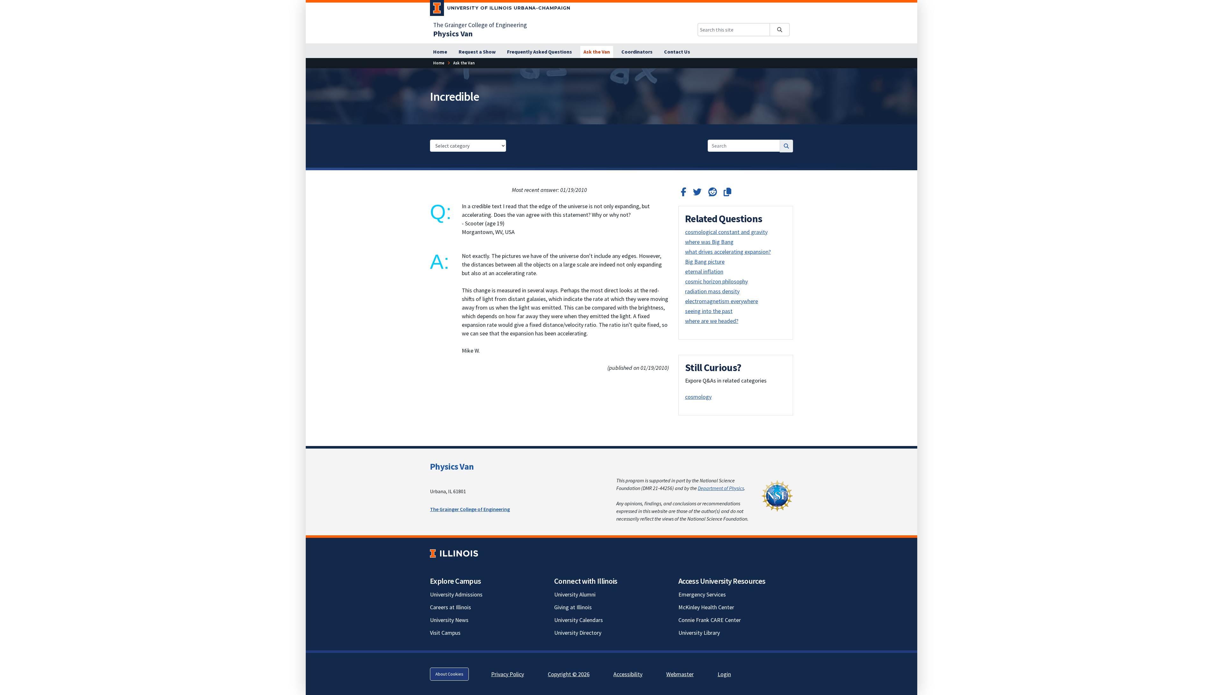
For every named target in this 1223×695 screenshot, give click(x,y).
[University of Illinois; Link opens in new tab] (454, 553)
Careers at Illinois (450, 607)
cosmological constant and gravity (726, 232)
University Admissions (456, 594)
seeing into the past (709, 311)
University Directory (577, 632)
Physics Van (452, 466)
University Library (699, 632)
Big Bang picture (705, 261)
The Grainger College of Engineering (480, 25)
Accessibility (627, 674)
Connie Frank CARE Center (709, 620)
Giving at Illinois (573, 607)
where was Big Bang (709, 241)
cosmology (698, 396)
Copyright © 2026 (569, 674)
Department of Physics (721, 488)
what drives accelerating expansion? (728, 251)
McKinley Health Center (706, 607)
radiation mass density (712, 291)
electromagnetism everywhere (721, 301)
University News (449, 620)
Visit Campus (445, 632)
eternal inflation (704, 271)
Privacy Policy (507, 674)
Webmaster (680, 674)
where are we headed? (711, 321)
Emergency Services (702, 594)
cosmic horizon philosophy (716, 281)
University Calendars (578, 620)
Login (724, 674)
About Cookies (449, 674)
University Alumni (575, 594)
